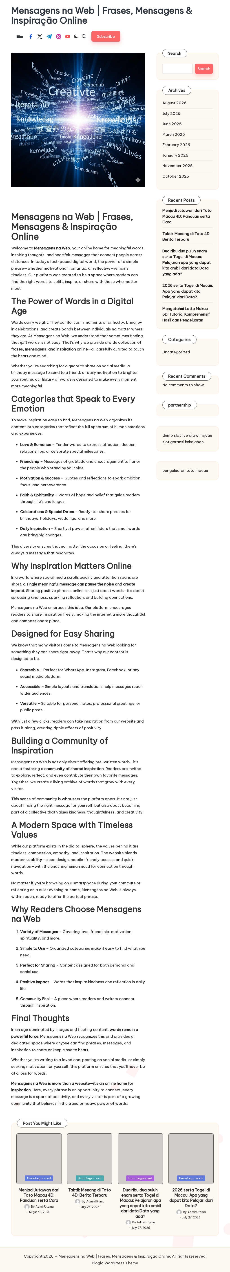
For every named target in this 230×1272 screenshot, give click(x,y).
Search (174, 53)
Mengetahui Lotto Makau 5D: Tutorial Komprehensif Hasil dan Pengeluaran (186, 314)
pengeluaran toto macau (185, 470)
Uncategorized (176, 352)
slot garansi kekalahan (183, 441)
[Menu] (19, 36)
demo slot (171, 435)
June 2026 (172, 123)
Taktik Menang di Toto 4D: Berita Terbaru (186, 236)
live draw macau (197, 435)
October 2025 (175, 176)
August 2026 (174, 102)
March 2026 (173, 134)
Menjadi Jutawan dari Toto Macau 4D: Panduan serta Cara (187, 216)
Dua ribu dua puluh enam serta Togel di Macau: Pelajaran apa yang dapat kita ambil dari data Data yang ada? (186, 262)
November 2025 (177, 165)
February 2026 (176, 144)
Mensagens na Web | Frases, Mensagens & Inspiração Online (101, 15)
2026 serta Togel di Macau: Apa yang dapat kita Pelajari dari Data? (187, 291)
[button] (105, 36)
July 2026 (171, 113)
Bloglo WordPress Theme (115, 1263)
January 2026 (175, 155)
